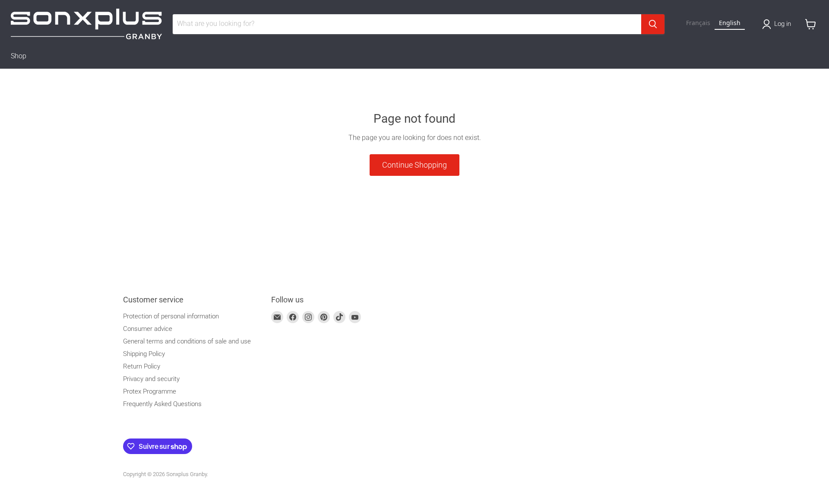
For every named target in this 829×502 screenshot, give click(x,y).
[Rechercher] (652, 24)
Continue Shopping (414, 164)
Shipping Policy (144, 354)
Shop (18, 56)
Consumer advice (147, 329)
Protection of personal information (171, 316)
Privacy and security (151, 379)
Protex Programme (149, 391)
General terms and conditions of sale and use (187, 341)
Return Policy (141, 366)
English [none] (729, 23)
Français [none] (698, 23)
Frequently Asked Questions (162, 404)
